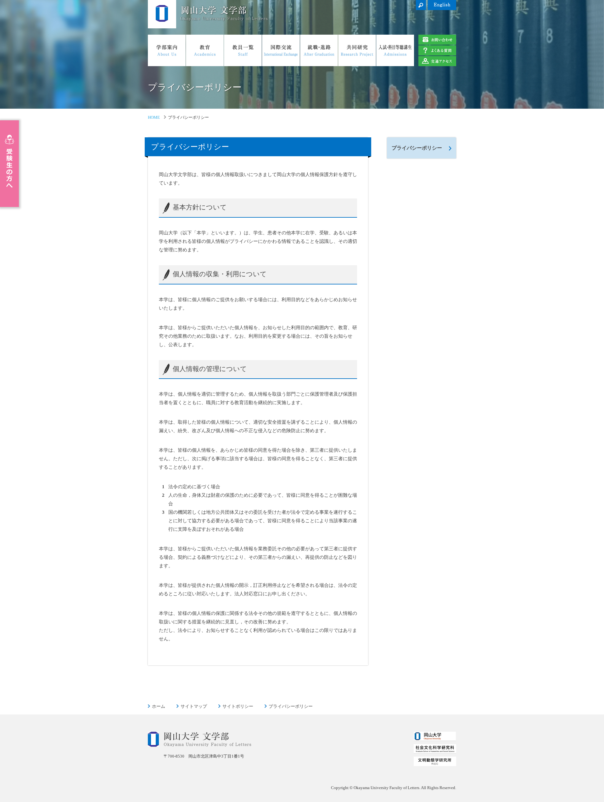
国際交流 (281, 50)
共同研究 (357, 50)
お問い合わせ (437, 40)
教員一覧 (243, 50)
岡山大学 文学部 (162, 14)
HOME (154, 117)
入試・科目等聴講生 (395, 50)
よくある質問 (437, 50)
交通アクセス (437, 61)
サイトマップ (194, 706)
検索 (421, 5)
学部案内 (167, 50)
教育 (205, 50)
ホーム (158, 706)
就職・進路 (319, 50)
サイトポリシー (237, 706)
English (442, 5)
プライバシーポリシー (417, 148)
